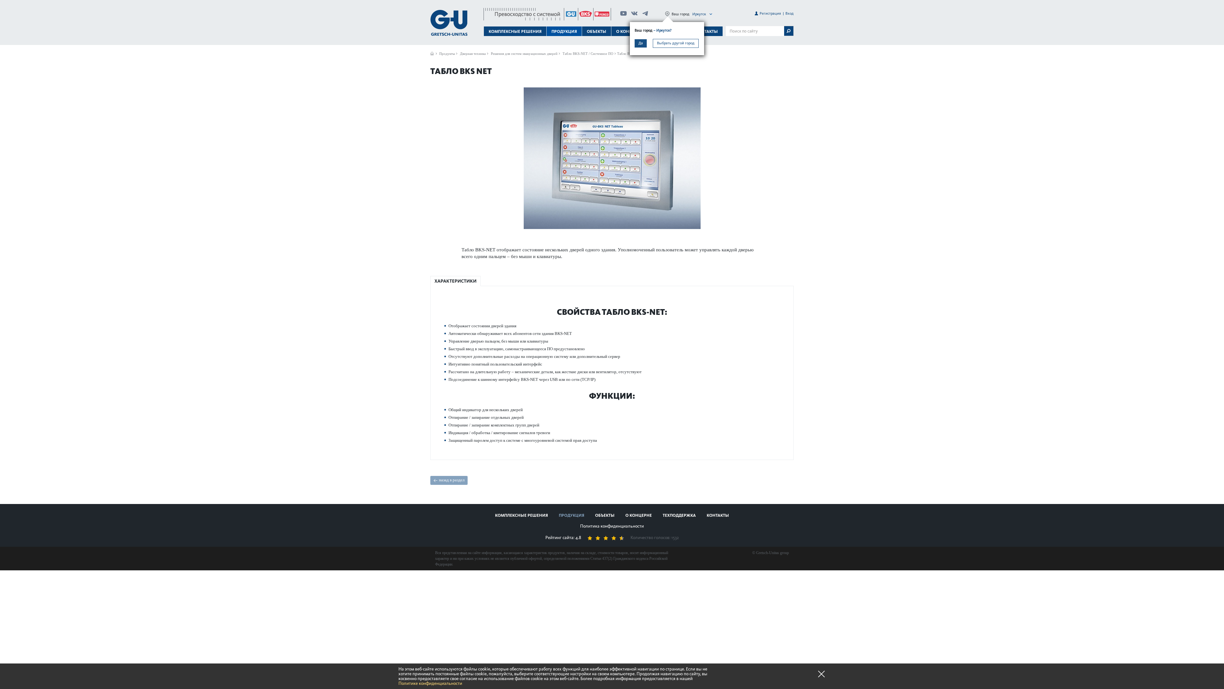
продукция (571, 515)
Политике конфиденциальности (430, 683)
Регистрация (770, 13)
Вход (789, 13)
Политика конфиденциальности (612, 526)
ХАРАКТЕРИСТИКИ (455, 281)
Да (640, 43)
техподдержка (679, 515)
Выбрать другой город (676, 43)
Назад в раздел (451, 480)
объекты (596, 31)
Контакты (707, 31)
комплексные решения (521, 515)
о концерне (638, 515)
